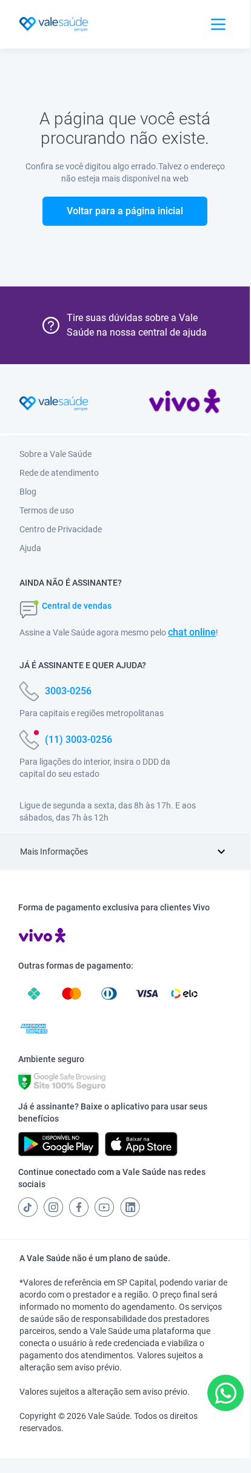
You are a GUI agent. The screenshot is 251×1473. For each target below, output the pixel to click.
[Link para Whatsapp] (225, 1393)
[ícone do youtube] (104, 1207)
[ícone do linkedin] (130, 1207)
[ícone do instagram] (53, 1207)
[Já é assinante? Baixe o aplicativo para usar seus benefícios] (58, 1144)
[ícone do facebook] (79, 1207)
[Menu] (218, 24)
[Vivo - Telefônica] (184, 403)
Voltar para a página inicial (125, 211)
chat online (192, 632)
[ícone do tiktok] (28, 1207)
